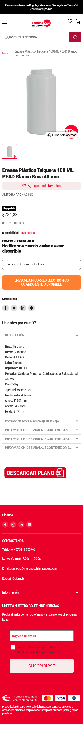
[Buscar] (75, 37)
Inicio (6, 53)
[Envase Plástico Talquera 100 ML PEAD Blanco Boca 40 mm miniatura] (9, 151)
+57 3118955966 (24, 549)
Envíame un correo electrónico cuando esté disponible (41, 282)
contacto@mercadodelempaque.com (33, 568)
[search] (35, 37)
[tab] (41, 335)
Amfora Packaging (17, 194)
